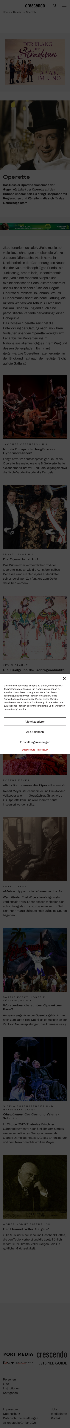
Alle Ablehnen (35, 731)
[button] (64, 678)
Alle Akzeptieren (35, 721)
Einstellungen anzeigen (35, 742)
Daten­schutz (28, 749)
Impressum (42, 749)
